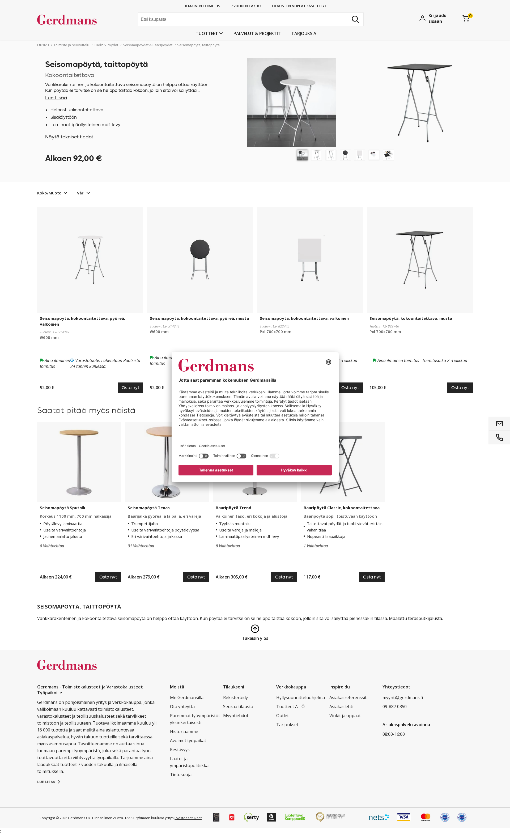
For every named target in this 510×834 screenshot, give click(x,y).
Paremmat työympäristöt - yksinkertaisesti (196, 719)
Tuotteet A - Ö (290, 706)
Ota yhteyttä (182, 706)
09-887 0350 (394, 706)
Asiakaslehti (341, 706)
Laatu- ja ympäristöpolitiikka (189, 762)
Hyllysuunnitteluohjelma (300, 697)
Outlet (282, 715)
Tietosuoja (181, 774)
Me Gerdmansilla (186, 697)
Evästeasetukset (188, 817)
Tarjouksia (303, 33)
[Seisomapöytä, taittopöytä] (302, 155)
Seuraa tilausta (238, 706)
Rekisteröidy (235, 697)
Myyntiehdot (235, 715)
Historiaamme (184, 731)
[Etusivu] (77, 20)
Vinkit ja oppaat (345, 715)
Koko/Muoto (49, 192)
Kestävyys (180, 749)
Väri (80, 192)
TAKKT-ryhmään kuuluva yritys (149, 817)
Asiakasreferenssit (348, 697)
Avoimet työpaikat (188, 740)
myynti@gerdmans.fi (402, 697)
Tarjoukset (287, 724)
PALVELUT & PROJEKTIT (257, 33)
